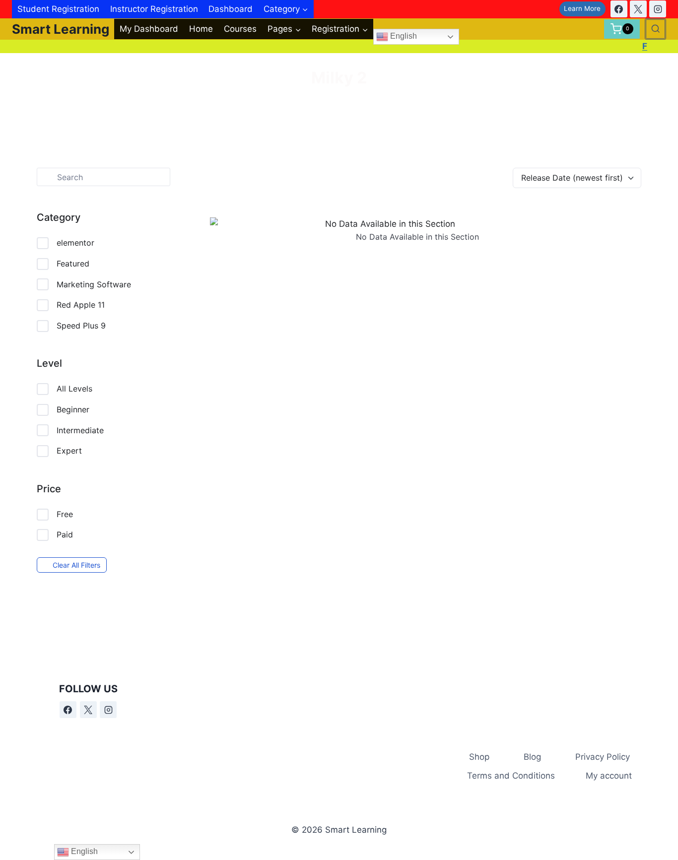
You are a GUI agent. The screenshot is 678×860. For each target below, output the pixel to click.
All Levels (74, 389)
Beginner (73, 409)
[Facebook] (618, 8)
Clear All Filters (76, 565)
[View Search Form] (655, 29)
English (402, 36)
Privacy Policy (602, 757)
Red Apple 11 (81, 305)
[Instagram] (657, 8)
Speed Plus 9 (81, 326)
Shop (479, 757)
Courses (240, 29)
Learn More (582, 8)
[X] (638, 8)
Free (65, 514)
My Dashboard (149, 29)
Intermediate (80, 430)
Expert (69, 451)
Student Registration (58, 9)
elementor (75, 243)
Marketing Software (94, 284)
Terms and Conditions (511, 776)
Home (201, 29)
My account (609, 776)
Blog (532, 757)
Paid (65, 534)
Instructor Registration (154, 9)
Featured (73, 263)
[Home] (323, 102)
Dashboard (230, 9)
